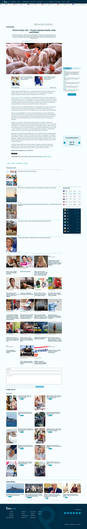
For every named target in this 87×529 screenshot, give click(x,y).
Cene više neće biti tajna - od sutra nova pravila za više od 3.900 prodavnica (24, 396)
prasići (13, 163)
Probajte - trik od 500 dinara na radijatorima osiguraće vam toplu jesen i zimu (25, 446)
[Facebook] (65, 513)
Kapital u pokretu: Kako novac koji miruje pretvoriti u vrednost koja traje (71, 90)
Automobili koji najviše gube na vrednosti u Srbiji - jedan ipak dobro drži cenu (53, 413)
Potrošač (10, 27)
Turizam (40, 511)
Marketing (11, 515)
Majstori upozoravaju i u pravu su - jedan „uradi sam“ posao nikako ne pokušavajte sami (54, 396)
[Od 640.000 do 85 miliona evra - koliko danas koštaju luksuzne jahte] (11, 419)
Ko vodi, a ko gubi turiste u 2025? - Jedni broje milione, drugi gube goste (26, 78)
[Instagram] (74, 513)
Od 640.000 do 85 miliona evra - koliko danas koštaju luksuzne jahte (25, 413)
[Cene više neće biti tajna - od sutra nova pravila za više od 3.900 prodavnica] (11, 403)
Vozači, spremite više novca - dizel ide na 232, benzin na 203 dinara (53, 463)
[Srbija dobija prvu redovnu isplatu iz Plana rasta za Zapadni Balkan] (39, 81)
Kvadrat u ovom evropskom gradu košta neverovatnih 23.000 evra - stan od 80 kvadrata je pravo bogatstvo (40, 205)
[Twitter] (68, 513)
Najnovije (23, 511)
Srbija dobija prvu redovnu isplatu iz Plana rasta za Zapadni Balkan (49, 78)
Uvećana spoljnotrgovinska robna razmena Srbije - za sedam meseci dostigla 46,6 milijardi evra (72, 78)
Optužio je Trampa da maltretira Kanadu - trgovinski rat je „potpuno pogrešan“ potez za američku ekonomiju (52, 496)
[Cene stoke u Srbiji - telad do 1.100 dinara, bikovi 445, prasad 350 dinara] (11, 228)
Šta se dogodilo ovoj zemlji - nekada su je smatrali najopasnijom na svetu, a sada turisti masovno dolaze (34, 495)
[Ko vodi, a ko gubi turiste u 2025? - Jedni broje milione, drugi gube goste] (15, 81)
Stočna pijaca (19, 163)
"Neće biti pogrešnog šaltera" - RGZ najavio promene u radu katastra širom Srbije (72, 83)
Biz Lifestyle (29, 497)
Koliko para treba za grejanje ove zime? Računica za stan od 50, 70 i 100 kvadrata (25, 429)
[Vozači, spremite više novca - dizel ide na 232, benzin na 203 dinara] (40, 469)
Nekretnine (33, 515)
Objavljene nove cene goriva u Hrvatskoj (27, 171)
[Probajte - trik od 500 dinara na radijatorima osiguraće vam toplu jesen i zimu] (11, 452)
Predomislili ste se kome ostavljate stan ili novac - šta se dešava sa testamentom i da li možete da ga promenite (71, 73)
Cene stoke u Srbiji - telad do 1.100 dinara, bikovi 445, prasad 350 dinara (34, 221)
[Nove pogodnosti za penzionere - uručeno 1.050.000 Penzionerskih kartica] (72, 488)
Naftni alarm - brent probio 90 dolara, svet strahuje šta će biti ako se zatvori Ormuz (37, 187)
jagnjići (25, 163)
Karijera (39, 513)
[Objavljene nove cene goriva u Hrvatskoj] (11, 178)
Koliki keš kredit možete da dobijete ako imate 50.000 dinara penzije (54, 446)
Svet (47, 498)
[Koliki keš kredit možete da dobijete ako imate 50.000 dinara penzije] (40, 452)
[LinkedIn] (77, 513)
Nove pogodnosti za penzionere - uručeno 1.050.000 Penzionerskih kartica (70, 495)
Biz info (23, 513)
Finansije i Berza (25, 515)
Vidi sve (72, 94)
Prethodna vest (15, 87)
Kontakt (11, 511)
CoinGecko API (78, 234)
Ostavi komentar (39, 386)
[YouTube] (71, 513)
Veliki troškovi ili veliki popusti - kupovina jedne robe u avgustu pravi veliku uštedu (25, 463)
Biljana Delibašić (28, 41)
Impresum (11, 513)
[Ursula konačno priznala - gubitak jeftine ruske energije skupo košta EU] (11, 244)
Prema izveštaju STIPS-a (17, 97)
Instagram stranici (46, 156)
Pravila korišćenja (9, 517)
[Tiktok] (80, 513)
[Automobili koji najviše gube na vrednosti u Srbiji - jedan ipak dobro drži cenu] (40, 419)
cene (8, 163)
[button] (41, 41)
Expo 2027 (24, 517)
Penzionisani (33, 517)
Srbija (66, 497)
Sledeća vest (53, 87)
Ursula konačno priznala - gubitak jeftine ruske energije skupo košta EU (34, 237)
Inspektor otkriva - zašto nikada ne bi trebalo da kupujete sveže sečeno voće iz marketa (53, 429)
